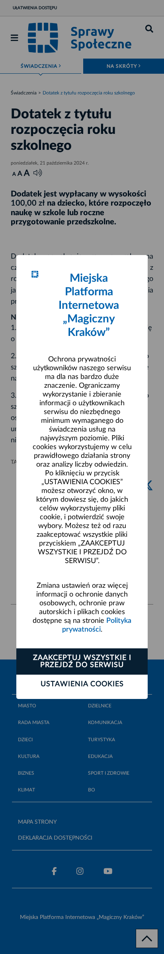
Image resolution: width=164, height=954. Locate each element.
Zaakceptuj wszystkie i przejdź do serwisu (82, 661)
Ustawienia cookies (82, 684)
